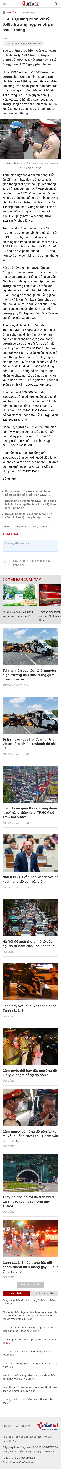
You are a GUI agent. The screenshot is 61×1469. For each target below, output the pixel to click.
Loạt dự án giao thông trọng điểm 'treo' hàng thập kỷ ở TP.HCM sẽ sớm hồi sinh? (30, 812)
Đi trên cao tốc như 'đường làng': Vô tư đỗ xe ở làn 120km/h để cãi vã (29, 744)
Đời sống (12, 12)
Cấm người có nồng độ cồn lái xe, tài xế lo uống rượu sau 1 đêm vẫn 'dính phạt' (30, 1136)
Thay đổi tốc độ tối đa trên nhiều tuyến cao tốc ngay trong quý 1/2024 (29, 1201)
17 (37, 1330)
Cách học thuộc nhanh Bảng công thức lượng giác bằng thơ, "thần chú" (28, 1329)
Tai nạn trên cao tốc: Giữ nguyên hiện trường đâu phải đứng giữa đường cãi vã (29, 675)
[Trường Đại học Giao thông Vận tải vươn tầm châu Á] (20, 595)
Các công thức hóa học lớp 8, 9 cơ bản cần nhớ (29, 1339)
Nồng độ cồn (21, 526)
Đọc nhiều (16, 1293)
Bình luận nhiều (44, 1293)
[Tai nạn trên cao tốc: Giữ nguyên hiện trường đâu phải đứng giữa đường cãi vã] (30, 646)
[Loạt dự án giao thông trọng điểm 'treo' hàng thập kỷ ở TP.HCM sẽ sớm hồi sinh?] (30, 784)
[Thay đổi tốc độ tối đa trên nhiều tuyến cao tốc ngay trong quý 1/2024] (30, 1173)
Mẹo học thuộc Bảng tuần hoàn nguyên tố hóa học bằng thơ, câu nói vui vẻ (29, 1377)
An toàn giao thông (33, 12)
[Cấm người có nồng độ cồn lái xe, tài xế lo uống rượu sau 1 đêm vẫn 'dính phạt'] (30, 1107)
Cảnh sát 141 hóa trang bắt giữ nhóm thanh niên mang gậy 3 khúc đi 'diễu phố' (30, 1267)
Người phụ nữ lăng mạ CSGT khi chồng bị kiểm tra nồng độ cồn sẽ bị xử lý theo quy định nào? (30, 504)
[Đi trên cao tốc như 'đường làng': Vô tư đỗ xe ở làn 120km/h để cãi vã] (30, 715)
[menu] (4, 4)
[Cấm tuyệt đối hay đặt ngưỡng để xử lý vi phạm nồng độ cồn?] (30, 1046)
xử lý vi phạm (40, 526)
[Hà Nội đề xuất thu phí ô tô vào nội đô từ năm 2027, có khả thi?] (30, 917)
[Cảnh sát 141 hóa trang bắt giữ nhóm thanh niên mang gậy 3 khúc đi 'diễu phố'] (30, 1238)
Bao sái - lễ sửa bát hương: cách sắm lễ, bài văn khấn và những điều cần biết (30, 1389)
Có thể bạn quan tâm (22, 579)
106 (7, 1342)
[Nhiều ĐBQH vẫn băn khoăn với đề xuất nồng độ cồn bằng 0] (30, 853)
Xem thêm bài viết (30, 1285)
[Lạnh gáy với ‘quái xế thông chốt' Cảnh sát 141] (30, 981)
